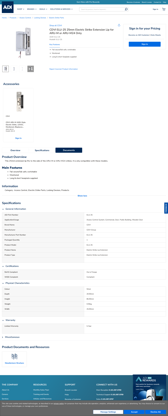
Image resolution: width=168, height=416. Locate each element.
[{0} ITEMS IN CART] (164, 9)
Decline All (156, 412)
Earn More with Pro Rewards (84, 2)
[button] (166, 208)
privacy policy (59, 403)
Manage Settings (108, 412)
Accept (134, 412)
